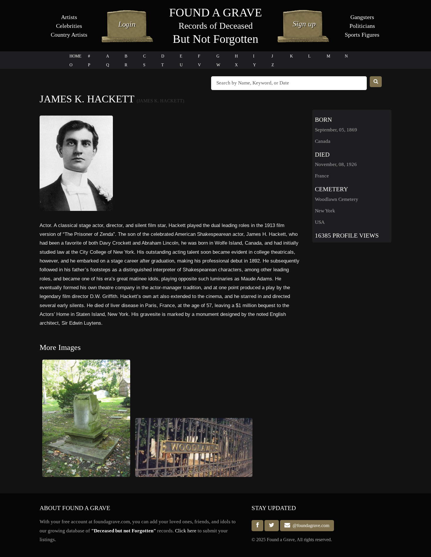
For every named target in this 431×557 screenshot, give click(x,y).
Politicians (362, 26)
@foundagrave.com (309, 525)
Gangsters (362, 17)
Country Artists (69, 34)
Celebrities (69, 26)
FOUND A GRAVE (215, 12)
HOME (75, 56)
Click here (185, 531)
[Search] (376, 81)
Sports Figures (362, 34)
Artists (69, 17)
